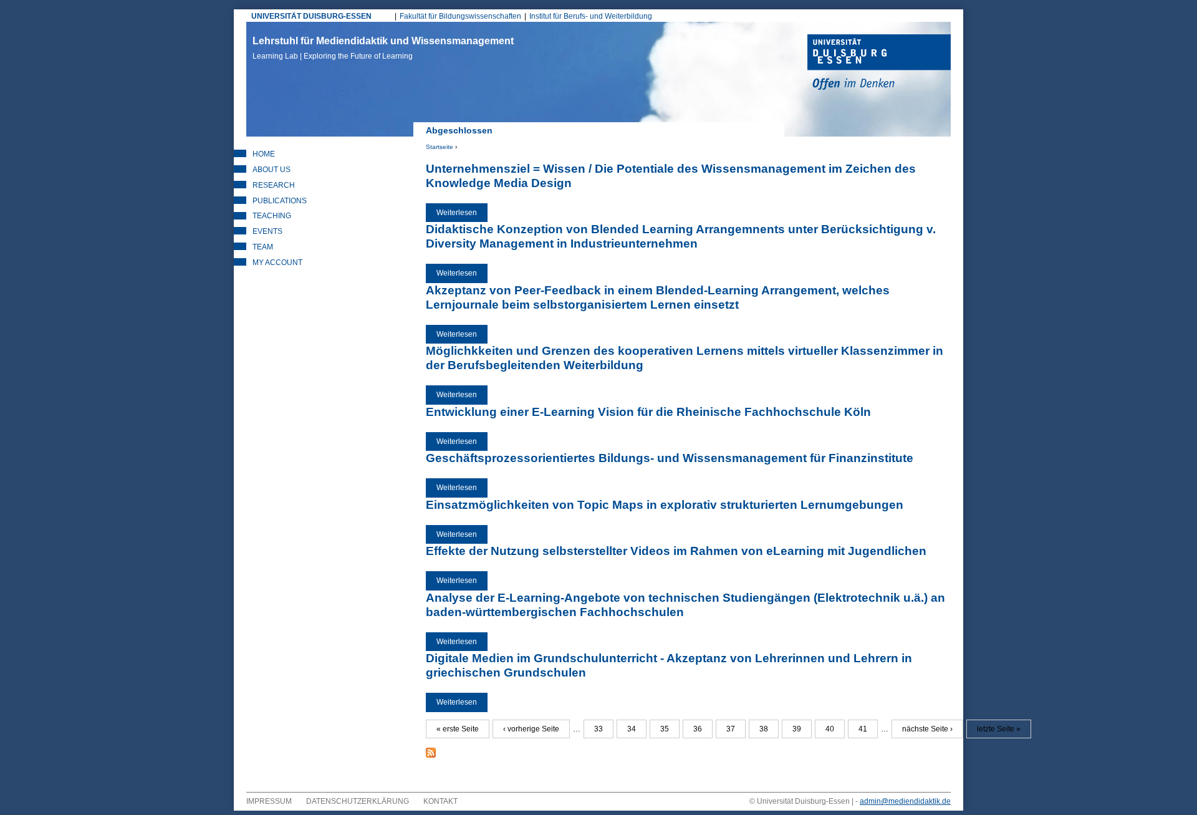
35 (664, 729)
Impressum (269, 801)
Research (273, 185)
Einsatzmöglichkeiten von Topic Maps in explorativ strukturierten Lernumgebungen (664, 504)
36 (697, 729)
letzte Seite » (999, 729)
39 (796, 729)
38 (763, 729)
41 (862, 729)
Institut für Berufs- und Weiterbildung (590, 16)
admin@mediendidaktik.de (905, 801)
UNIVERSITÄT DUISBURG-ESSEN (311, 16)
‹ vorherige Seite (531, 729)
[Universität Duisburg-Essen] (879, 63)
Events (267, 231)
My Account (277, 262)
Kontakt (440, 801)
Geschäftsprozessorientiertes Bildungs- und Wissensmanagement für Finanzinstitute (669, 458)
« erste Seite (457, 729)
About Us (271, 169)
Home (263, 154)
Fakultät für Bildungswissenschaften (460, 16)
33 (598, 729)
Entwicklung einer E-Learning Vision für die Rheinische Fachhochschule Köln (648, 411)
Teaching (271, 215)
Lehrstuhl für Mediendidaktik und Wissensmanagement (383, 48)
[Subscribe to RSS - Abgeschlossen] (431, 755)
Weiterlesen (462, 212)
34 (631, 729)
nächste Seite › (927, 729)
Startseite (439, 146)
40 (829, 729)
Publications (279, 200)
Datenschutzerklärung (357, 801)
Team (262, 247)
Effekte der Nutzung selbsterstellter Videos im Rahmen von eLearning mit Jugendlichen (676, 550)
